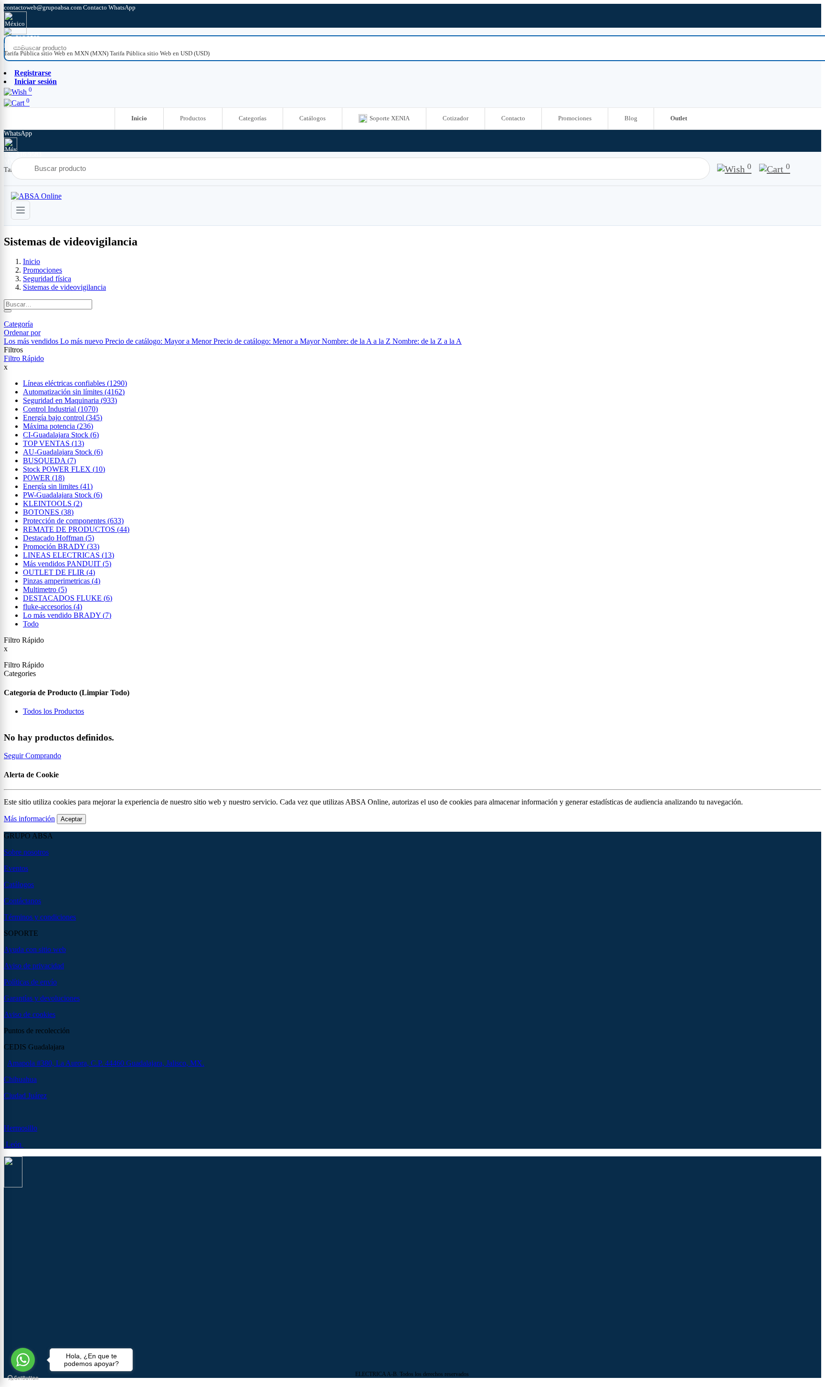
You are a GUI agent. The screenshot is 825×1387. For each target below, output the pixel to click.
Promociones (575, 118)
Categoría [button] (18, 324)
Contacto (513, 118)
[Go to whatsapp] (23, 1360)
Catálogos (312, 118)
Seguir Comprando (32, 756)
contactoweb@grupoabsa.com (43, 7)
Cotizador (455, 118)
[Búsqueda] (7, 310)
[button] (22, 332)
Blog (630, 118)
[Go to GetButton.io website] (23, 1377)
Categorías (252, 118)
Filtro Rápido (24, 358)
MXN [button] (12, 45)
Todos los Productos (53, 711)
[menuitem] (57, 53)
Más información (29, 819)
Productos (193, 118)
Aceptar (71, 819)
